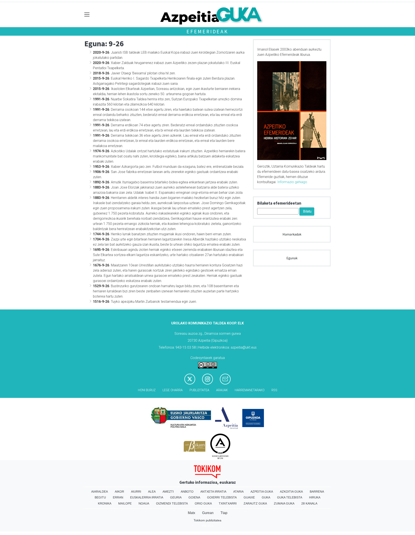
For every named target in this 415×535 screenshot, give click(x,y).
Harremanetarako (250, 390)
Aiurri (136, 491)
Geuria (176, 497)
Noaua (144, 503)
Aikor (119, 491)
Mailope (125, 503)
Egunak (291, 258)
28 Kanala (309, 503)
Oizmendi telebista (172, 503)
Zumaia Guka (284, 503)
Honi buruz (147, 390)
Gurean (208, 513)
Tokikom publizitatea (207, 520)
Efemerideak (207, 31)
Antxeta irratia (213, 491)
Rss (274, 390)
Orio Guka (203, 503)
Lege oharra (173, 390)
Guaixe (249, 497)
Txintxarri (228, 503)
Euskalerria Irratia (146, 497)
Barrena (317, 491)
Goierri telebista (222, 497)
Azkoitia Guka (291, 491)
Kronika (104, 503)
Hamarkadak (292, 234)
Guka (266, 497)
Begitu (100, 497)
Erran (118, 497)
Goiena (194, 497)
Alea (152, 491)
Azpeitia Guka (262, 491)
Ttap (223, 513)
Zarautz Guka (255, 503)
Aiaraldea (99, 491)
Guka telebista (289, 497)
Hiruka (314, 497)
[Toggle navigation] (87, 14)
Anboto (187, 491)
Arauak (222, 390)
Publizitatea (199, 390)
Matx (191, 513)
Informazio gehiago (292, 182)
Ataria (238, 491)
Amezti (168, 491)
